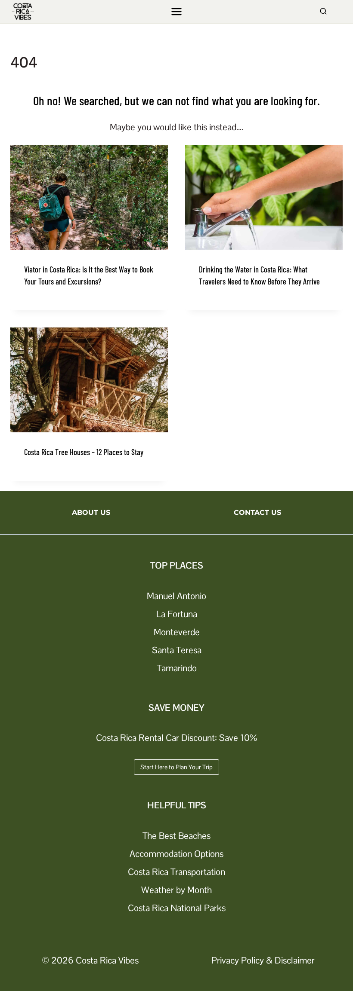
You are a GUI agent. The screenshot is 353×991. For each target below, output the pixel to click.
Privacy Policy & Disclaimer (263, 960)
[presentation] (89, 197)
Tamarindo (177, 668)
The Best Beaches (176, 835)
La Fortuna (176, 614)
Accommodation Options (176, 853)
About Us (91, 512)
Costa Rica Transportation (176, 872)
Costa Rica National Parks (177, 908)
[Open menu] (176, 11)
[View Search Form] (323, 11)
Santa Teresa (176, 650)
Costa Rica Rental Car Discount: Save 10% (176, 737)
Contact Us (257, 512)
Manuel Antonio (176, 596)
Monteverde (177, 632)
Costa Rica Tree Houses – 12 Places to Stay (83, 452)
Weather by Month (176, 890)
